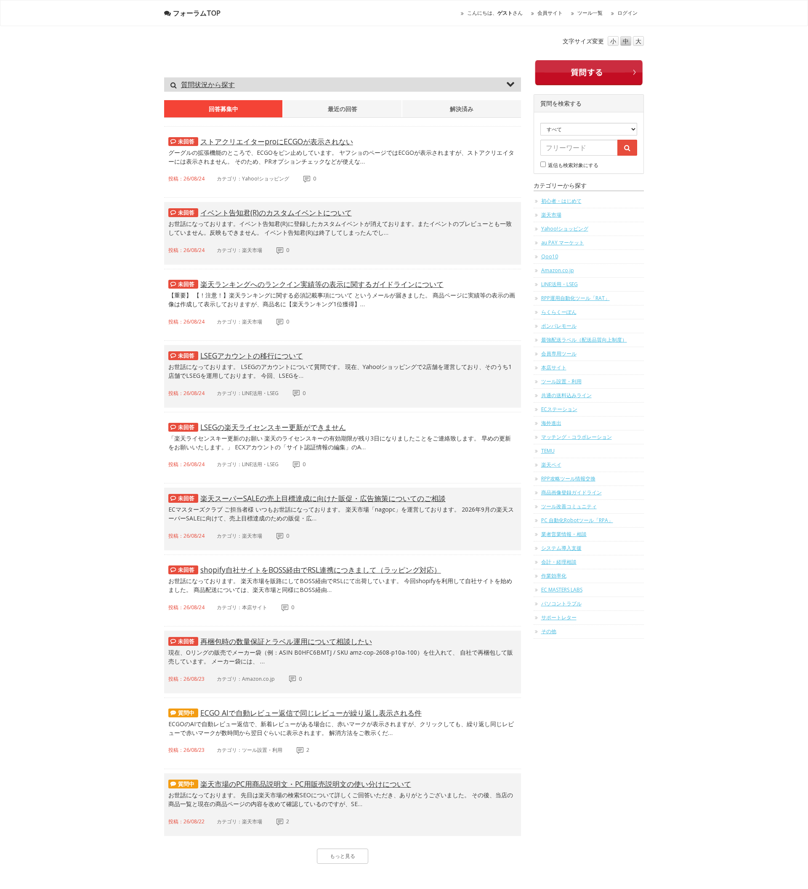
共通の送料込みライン (566, 395)
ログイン (627, 12)
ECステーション (559, 409)
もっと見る (342, 856)
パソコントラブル (561, 603)
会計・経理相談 (559, 561)
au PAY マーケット (562, 242)
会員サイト (550, 12)
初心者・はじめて (561, 200)
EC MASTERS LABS (561, 589)
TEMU (548, 450)
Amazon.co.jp (557, 270)
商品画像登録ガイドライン (571, 492)
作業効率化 (553, 575)
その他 (548, 631)
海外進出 (551, 423)
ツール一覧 (590, 12)
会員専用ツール (559, 353)
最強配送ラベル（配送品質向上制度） (584, 339)
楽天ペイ (551, 464)
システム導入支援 (561, 548)
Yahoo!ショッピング (564, 228)
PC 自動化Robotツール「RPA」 (577, 520)
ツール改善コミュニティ (569, 506)
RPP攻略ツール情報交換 (568, 478)
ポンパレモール (559, 325)
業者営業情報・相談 (564, 534)
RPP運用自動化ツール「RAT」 (575, 298)
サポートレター (559, 617)
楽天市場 (551, 214)
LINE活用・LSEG (559, 284)
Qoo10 (549, 256)
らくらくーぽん (559, 312)
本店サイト (553, 367)
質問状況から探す (208, 84)
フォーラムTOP (197, 13)
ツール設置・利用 (561, 381)
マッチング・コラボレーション (576, 437)
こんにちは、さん (495, 12)
